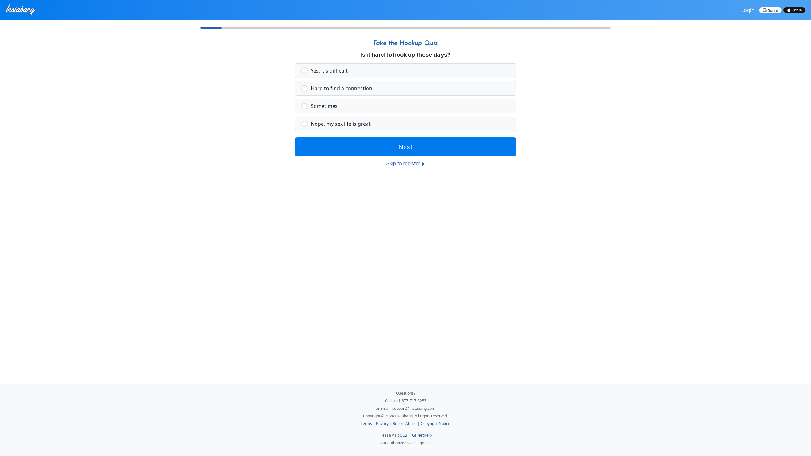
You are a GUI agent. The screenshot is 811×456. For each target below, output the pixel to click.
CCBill (405, 435)
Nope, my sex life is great (341, 123)
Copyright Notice (435, 423)
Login (748, 10)
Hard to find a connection (341, 88)
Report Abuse (405, 423)
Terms (367, 423)
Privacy (383, 423)
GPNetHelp (422, 435)
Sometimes (324, 106)
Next (405, 146)
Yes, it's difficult (329, 70)
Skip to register (403, 163)
